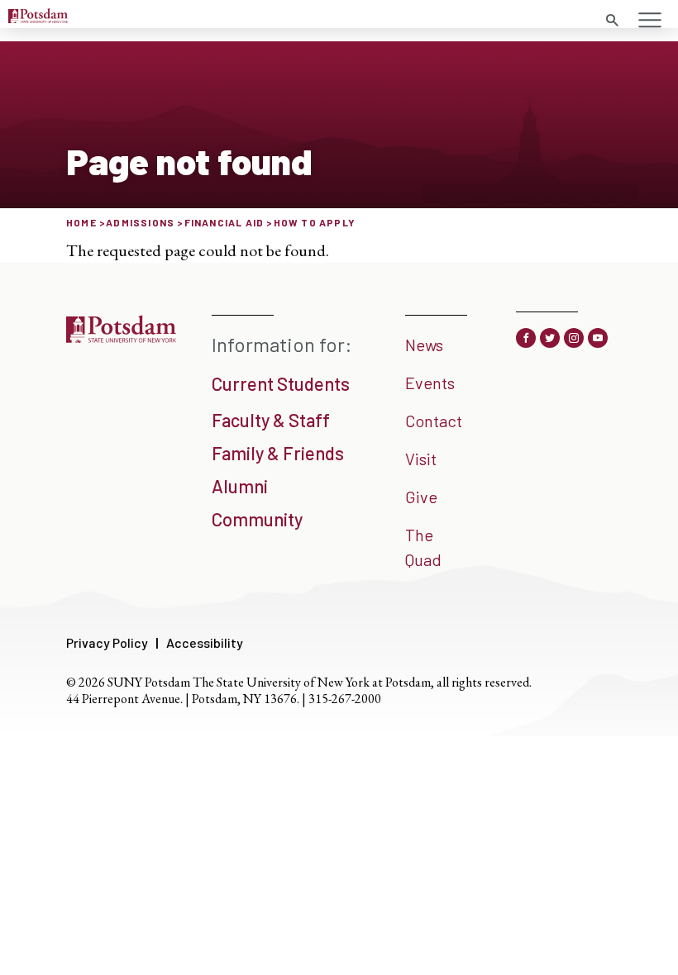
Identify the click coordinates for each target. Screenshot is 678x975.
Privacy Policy (107, 642)
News (424, 344)
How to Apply (315, 222)
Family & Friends (278, 453)
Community (257, 519)
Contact (433, 420)
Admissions (140, 222)
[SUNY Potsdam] (121, 337)
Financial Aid (224, 222)
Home (81, 222)
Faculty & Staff (271, 419)
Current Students (281, 383)
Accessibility (204, 642)
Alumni (240, 486)
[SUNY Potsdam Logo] (38, 17)
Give (421, 497)
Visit (421, 458)
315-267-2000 (344, 698)
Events (430, 382)
